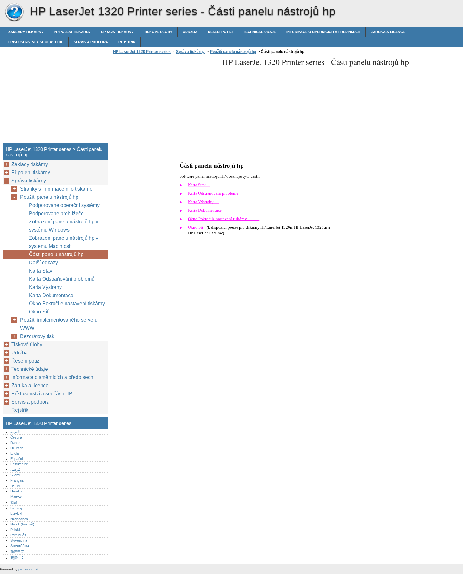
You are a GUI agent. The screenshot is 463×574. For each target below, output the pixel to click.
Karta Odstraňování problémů (61, 279)
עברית (15, 486)
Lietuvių (16, 508)
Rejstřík (126, 42)
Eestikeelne (19, 464)
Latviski (16, 513)
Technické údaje (259, 32)
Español (16, 459)
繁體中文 (17, 558)
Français (17, 480)
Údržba (190, 32)
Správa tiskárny (117, 32)
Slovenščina (19, 546)
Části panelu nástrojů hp (56, 254)
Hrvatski (16, 491)
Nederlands (19, 519)
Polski (15, 529)
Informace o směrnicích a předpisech (323, 32)
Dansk (15, 443)
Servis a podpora (91, 42)
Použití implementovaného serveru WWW (59, 324)
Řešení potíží (220, 32)
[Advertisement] (164, 100)
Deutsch (16, 448)
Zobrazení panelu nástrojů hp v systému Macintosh (63, 242)
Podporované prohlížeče (56, 213)
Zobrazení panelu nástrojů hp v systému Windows (63, 225)
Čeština (16, 437)
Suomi (15, 475)
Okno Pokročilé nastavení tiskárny (67, 303)
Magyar (16, 496)
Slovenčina (18, 540)
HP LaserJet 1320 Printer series (14, 12)
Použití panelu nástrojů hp (233, 51)
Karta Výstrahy (45, 287)
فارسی (15, 469)
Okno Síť (39, 311)
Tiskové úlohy (158, 32)
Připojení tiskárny (72, 32)
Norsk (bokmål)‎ (22, 524)
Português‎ (18, 535)
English (15, 453)
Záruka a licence (388, 32)
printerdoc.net (28, 569)
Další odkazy (43, 262)
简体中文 (17, 551)
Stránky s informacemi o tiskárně (56, 189)
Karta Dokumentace (51, 295)
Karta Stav (40, 270)
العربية (15, 431)
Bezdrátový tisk (37, 336)
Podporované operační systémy (64, 205)
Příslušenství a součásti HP (35, 42)
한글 (13, 502)
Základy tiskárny (25, 32)
